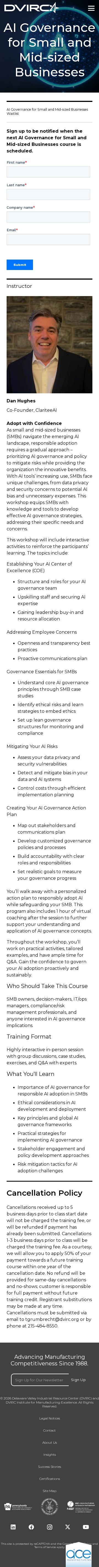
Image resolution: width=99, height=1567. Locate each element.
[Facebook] (31, 1527)
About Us (49, 1442)
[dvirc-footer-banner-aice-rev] (78, 1554)
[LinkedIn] (13, 1527)
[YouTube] (86, 1527)
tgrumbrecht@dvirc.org (52, 1319)
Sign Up (78, 1379)
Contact (49, 1430)
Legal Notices (49, 1418)
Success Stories (49, 1467)
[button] (91, 8)
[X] (68, 1527)
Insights (49, 1455)
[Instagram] (49, 1527)
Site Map (49, 1491)
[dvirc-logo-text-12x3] (31, 8)
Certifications (49, 1479)
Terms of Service (45, 1547)
